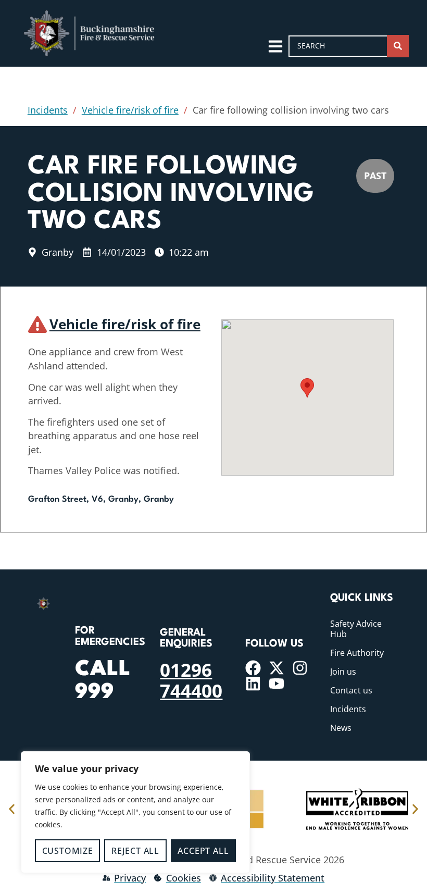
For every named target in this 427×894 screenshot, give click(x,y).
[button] (307, 388)
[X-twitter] (276, 668)
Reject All (135, 850)
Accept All (203, 850)
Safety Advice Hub (356, 629)
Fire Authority (357, 653)
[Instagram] (300, 668)
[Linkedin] (253, 683)
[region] (135, 812)
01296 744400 (191, 680)
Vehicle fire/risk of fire (130, 110)
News (340, 728)
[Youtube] (276, 683)
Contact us (351, 690)
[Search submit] (398, 46)
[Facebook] (253, 668)
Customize (67, 850)
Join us (343, 671)
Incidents (48, 110)
